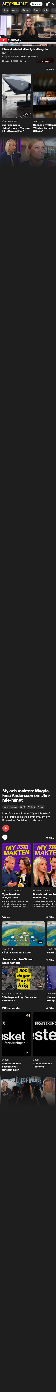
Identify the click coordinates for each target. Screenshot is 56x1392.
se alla (50, 69)
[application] (28, 30)
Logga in (36, 4)
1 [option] (4, 837)
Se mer (45, 62)
